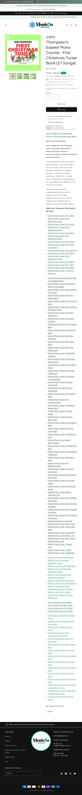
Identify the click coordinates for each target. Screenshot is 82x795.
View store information (55, 122)
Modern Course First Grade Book (60, 557)
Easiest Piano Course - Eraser (59, 550)
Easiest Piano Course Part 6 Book (61, 262)
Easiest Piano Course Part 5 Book (61, 253)
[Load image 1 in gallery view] (13, 76)
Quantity (48, 93)
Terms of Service (11, 745)
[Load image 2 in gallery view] (19, 76)
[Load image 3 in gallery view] (26, 76)
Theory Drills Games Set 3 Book (60, 611)
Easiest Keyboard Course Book (60, 521)
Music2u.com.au (38, 790)
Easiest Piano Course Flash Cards (61, 524)
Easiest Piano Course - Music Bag (61, 553)
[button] (6, 25)
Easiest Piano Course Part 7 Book (61, 265)
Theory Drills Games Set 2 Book (60, 608)
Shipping (57, 76)
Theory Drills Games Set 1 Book (60, 605)
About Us (8, 736)
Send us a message (60, 740)
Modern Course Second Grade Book (62, 566)
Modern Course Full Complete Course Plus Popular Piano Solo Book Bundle (60, 595)
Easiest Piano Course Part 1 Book (61, 216)
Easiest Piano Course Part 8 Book (61, 268)
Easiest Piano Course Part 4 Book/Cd (62, 250)
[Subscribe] (38, 773)
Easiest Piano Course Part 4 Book (61, 242)
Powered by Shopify (47, 790)
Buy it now (61, 109)
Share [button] (50, 711)
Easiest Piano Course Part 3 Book (61, 233)
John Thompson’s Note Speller (60, 602)
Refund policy (9, 757)
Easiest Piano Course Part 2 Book (61, 224)
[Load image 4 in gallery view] (33, 76)
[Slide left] (7, 76)
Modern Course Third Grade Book (61, 581)
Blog (6, 761)
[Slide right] (39, 76)
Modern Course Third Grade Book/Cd (62, 583)
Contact (7, 741)
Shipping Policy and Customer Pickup (15, 751)
